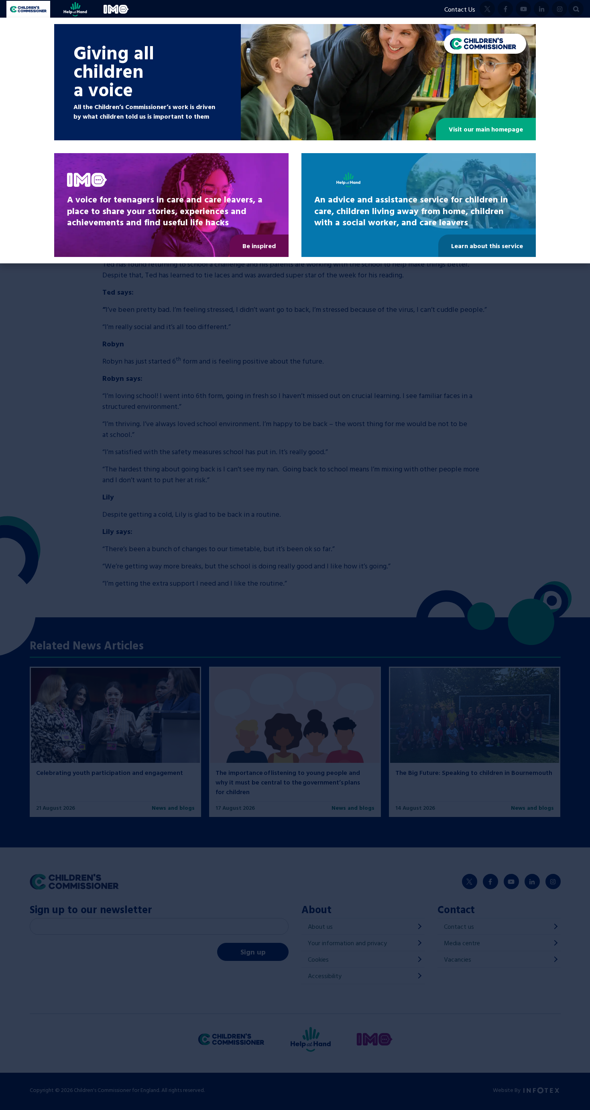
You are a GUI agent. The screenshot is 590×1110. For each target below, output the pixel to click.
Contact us (459, 926)
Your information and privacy (347, 943)
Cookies (318, 959)
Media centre (462, 943)
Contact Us (459, 9)
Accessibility (325, 976)
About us (320, 926)
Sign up (253, 951)
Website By (507, 1090)
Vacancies (457, 959)
